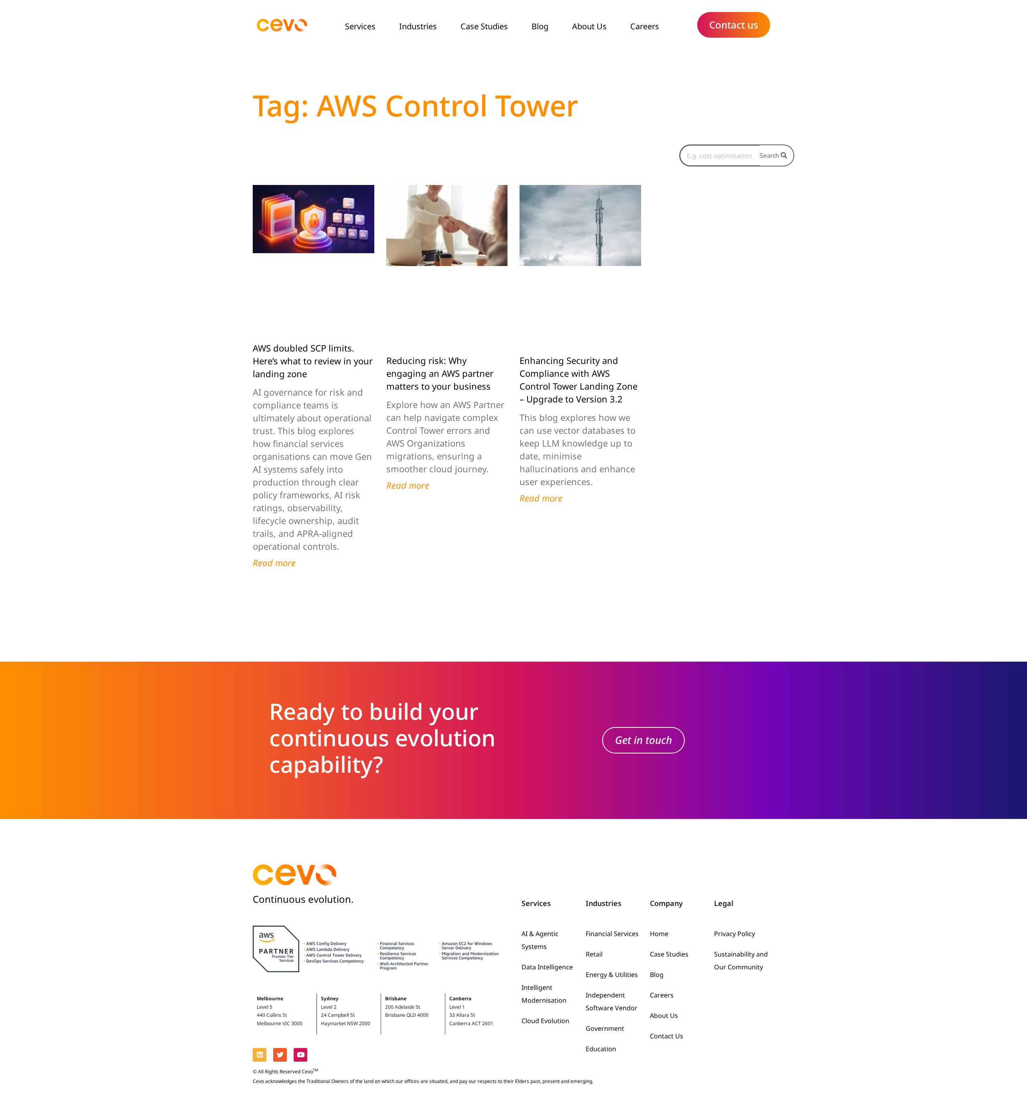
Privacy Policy (734, 933)
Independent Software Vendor (611, 1001)
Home (659, 933)
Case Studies (484, 26)
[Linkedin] (259, 1055)
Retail (594, 954)
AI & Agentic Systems (540, 940)
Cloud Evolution (545, 1020)
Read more (274, 563)
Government (605, 1028)
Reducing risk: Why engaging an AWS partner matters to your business (439, 373)
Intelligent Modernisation (544, 994)
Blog (540, 26)
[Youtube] (300, 1055)
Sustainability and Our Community (741, 960)
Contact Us (666, 1036)
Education (601, 1048)
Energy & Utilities (612, 974)
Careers (644, 26)
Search (770, 155)
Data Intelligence (547, 967)
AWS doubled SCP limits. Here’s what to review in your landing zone (313, 361)
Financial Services (612, 933)
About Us (589, 26)
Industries (418, 26)
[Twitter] (280, 1055)
